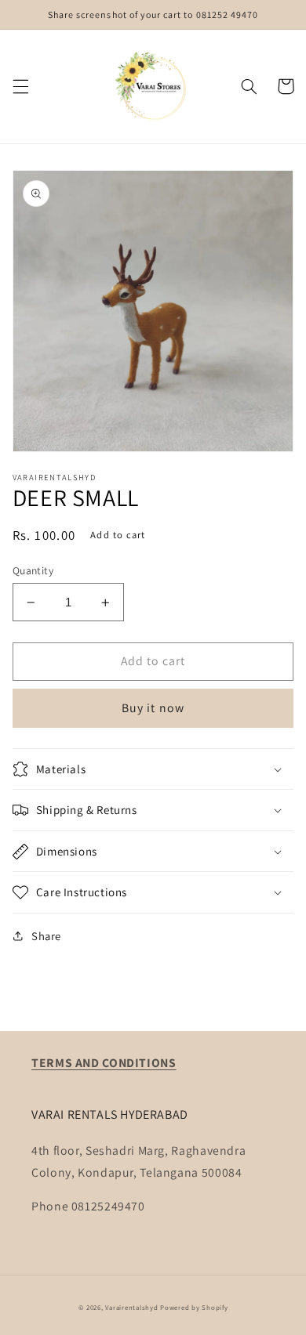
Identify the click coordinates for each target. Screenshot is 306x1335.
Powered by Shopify (194, 1307)
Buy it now (153, 708)
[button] (20, 86)
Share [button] (46, 935)
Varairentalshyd (131, 1307)
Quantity (33, 570)
